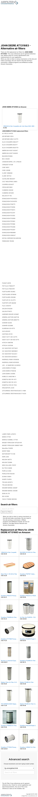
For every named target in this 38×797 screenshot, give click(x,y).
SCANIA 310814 (6, 476)
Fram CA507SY (6, 305)
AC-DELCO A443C (7, 133)
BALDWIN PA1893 (7, 156)
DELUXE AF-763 (7, 195)
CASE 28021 (5, 167)
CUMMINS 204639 (7, 190)
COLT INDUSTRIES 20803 (9, 181)
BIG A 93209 (6, 159)
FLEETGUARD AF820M (8, 297)
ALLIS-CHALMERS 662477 (10, 144)
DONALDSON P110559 (8, 207)
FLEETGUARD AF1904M (9, 294)
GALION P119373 (7, 311)
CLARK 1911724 (6, 176)
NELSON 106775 (7, 459)
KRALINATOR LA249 (8, 388)
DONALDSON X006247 (9, 235)
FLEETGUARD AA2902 (8, 291)
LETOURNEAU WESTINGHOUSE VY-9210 (14, 393)
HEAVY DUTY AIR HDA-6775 (10, 339)
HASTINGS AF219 (7, 334)
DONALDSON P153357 (8, 229)
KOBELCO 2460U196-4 (9, 376)
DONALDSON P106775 (8, 204)
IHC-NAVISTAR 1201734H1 (10, 348)
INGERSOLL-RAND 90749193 (10, 362)
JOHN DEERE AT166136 (9, 371)
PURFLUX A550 (6, 471)
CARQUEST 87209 (7, 164)
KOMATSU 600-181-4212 (9, 382)
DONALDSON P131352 (8, 215)
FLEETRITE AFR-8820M (9, 303)
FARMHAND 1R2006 (8, 241)
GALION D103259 (7, 308)
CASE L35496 (6, 170)
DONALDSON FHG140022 (9, 198)
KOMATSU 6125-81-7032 (9, 385)
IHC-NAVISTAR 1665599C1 (10, 351)
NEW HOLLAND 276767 (9, 465)
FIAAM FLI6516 (6, 283)
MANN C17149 (6, 437)
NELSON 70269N (7, 462)
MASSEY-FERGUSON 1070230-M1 (12, 442)
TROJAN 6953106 (7, 485)
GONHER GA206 (7, 323)
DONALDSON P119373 (8, 210)
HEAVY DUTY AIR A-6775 (9, 337)
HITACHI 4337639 (7, 345)
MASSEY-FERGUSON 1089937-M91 (12, 445)
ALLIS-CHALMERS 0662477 (10, 142)
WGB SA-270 (6, 493)
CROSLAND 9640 (7, 187)
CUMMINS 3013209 (8, 193)
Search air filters (6, 512)
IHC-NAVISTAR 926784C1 (9, 356)
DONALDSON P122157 (8, 212)
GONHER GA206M (7, 325)
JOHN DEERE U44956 (8, 373)
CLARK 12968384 (7, 173)
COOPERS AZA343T (8, 184)
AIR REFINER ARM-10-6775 (10, 139)
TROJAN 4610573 (7, 482)
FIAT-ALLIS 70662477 (8, 286)
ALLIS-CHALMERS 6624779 (10, 147)
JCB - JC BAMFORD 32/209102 (11, 365)
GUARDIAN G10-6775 (8, 328)
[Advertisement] (19, 24)
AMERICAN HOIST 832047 (10, 150)
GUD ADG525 (6, 331)
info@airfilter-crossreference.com (29, 795)
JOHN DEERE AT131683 (9, 368)
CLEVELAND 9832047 (8, 179)
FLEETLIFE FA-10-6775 (8, 300)
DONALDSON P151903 (8, 221)
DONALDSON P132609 (8, 218)
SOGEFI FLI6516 (6, 479)
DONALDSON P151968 (8, 224)
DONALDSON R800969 (8, 232)
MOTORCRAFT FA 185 (8, 454)
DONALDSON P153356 (8, 227)
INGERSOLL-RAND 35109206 (10, 359)
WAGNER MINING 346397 (9, 488)
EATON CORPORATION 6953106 (11, 238)
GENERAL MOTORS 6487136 (10, 317)
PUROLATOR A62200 (8, 473)
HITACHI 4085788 (7, 342)
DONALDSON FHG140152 (9, 201)
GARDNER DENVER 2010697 (10, 314)
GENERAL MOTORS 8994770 (10, 320)
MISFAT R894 (6, 451)
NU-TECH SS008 (7, 468)
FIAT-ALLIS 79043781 (8, 289)
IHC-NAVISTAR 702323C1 (9, 354)
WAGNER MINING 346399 (9, 490)
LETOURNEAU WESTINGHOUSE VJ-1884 (14, 390)
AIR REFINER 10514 (7, 136)
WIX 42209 (5, 496)
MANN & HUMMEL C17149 (10, 439)
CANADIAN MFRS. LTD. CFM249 (11, 161)
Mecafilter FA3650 (7, 448)
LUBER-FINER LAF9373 (9, 434)
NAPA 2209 (5, 456)
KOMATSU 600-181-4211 (9, 379)
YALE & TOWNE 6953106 (9, 499)
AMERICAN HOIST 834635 (10, 153)
